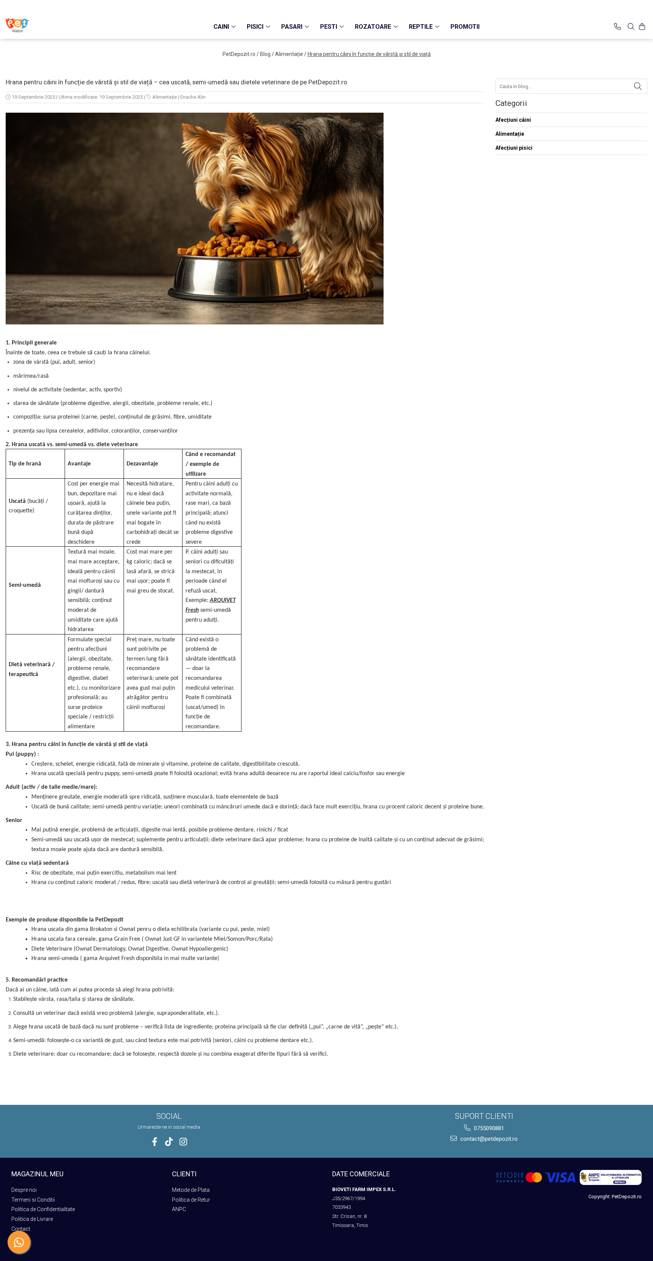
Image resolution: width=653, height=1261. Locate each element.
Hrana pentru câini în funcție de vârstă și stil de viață (369, 54)
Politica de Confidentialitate (43, 1209)
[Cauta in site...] (631, 26)
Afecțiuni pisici (513, 148)
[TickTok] (169, 1141)
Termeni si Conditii (33, 1200)
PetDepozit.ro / (241, 54)
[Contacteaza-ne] (617, 26)
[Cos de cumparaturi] (642, 26)
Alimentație (164, 97)
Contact (20, 1229)
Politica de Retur (191, 1200)
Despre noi (24, 1190)
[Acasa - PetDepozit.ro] (43, 25)
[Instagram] (183, 1141)
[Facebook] (154, 1141)
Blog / (267, 54)
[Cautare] (637, 86)
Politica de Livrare (32, 1219)
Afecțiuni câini (513, 120)
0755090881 (488, 1128)
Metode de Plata (191, 1190)
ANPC (179, 1209)
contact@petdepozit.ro (488, 1138)
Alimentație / (290, 54)
